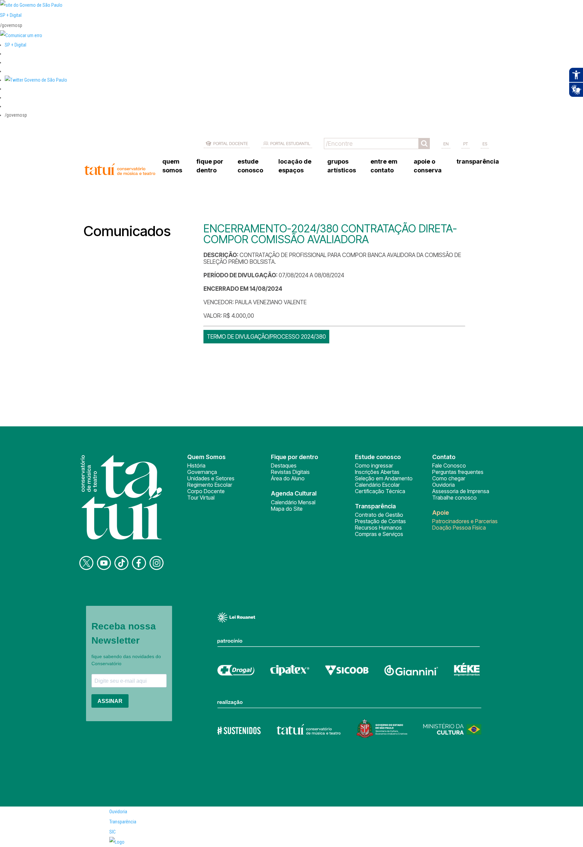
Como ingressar (374, 465)
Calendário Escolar (377, 484)
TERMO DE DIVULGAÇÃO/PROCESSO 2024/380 (266, 336)
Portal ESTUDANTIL (290, 143)
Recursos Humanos (378, 527)
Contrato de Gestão (379, 514)
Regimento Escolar (209, 484)
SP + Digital (11, 15)
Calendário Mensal (293, 502)
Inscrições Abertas (377, 472)
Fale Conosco (449, 465)
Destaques (284, 465)
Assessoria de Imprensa (460, 491)
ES (484, 143)
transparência (477, 161)
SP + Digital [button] (15, 45)
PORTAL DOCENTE (230, 143)
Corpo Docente (206, 491)
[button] (36, 80)
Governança (202, 472)
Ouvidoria (443, 484)
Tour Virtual (201, 497)
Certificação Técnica (380, 491)
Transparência (122, 821)
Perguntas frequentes (457, 472)
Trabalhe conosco (454, 497)
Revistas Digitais (290, 472)
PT (465, 143)
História (196, 465)
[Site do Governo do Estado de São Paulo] (31, 5)
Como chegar (448, 478)
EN (446, 143)
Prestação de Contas (380, 521)
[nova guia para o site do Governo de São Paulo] (21, 35)
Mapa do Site (287, 508)
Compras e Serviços (379, 534)
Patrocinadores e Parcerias (465, 521)
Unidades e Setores (210, 478)
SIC (112, 832)
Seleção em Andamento (384, 478)
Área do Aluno (288, 478)
